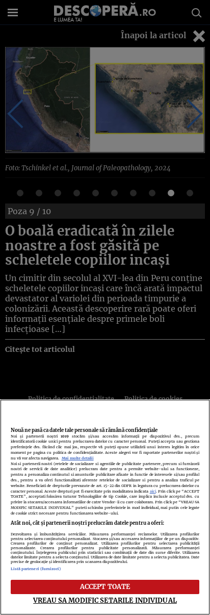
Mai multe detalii (78, 458)
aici (153, 491)
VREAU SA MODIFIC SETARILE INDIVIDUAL (105, 600)
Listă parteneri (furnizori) (36, 569)
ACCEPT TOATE (105, 586)
